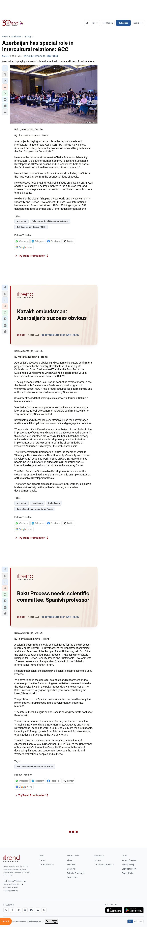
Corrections (72, 877)
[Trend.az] (12, 23)
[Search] (87, 23)
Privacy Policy (128, 864)
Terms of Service (129, 860)
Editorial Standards (75, 873)
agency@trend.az (10, 891)
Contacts (71, 869)
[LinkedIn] (37, 910)
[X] (18, 910)
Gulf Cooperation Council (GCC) (31, 227)
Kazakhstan (37, 503)
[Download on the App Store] (113, 910)
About (69, 860)
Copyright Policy (129, 869)
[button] (5, 68)
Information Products (104, 864)
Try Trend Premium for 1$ (33, 255)
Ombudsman (54, 503)
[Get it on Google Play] (134, 910)
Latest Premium (47, 864)
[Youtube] (25, 910)
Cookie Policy (128, 873)
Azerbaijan (21, 221)
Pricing (97, 860)
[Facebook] (12, 910)
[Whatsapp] (6, 910)
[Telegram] (31, 910)
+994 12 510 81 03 (10, 887)
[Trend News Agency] (11, 858)
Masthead (71, 864)
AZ (135, 921)
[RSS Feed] (44, 910)
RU (141, 921)
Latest (42, 860)
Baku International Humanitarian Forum (50, 221)
